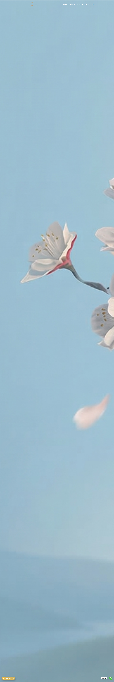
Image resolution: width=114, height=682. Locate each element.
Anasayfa (64, 4)
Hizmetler (80, 4)
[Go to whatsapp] (110, 678)
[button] (8, 341)
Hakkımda (72, 4)
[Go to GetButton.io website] (111, 680)
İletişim (87, 4)
